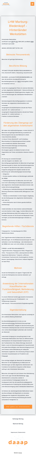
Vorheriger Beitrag (17, 419)
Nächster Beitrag (18, 424)
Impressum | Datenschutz (18, 432)
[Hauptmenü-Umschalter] (32, 4)
